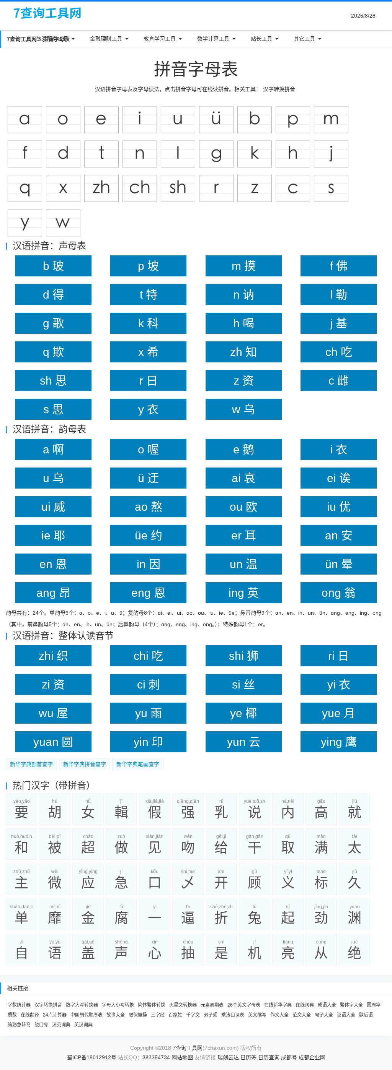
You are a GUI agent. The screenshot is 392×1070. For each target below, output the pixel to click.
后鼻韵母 (128, 624)
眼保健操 (138, 1015)
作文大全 (279, 1015)
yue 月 (338, 713)
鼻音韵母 (250, 613)
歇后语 (366, 1015)
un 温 (243, 564)
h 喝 (243, 323)
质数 (12, 1015)
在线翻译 (30, 1015)
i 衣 (338, 449)
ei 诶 (339, 478)
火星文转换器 (183, 1005)
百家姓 (175, 1015)
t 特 (148, 294)
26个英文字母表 (243, 1005)
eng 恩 (148, 592)
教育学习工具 (160, 39)
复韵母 (136, 613)
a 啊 (53, 449)
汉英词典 (61, 1025)
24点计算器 (55, 1015)
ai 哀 (243, 478)
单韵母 (57, 613)
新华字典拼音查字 (84, 764)
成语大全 (327, 1005)
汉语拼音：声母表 (49, 245)
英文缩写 (257, 1015)
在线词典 (305, 1005)
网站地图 (182, 1057)
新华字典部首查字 (31, 764)
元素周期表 (212, 1005)
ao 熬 (148, 506)
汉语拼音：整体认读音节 (63, 635)
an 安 (339, 535)
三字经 (158, 1015)
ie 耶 (53, 535)
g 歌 (53, 323)
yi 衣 (338, 684)
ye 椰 (243, 713)
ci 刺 (148, 684)
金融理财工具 (106, 39)
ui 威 (53, 506)
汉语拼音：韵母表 (49, 429)
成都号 (289, 1057)
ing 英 (244, 592)
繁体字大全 (351, 1005)
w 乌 (243, 409)
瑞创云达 (228, 1057)
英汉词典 (83, 1025)
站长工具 (261, 39)
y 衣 (148, 409)
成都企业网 (312, 1057)
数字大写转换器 (82, 1005)
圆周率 (374, 1005)
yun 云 (243, 742)
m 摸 (244, 266)
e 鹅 (243, 449)
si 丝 (243, 684)
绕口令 (41, 1025)
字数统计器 (19, 1005)
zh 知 (243, 352)
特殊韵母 (233, 624)
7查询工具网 (188, 1048)
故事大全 (115, 1015)
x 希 (148, 352)
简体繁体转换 (151, 1005)
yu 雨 (148, 713)
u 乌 (53, 478)
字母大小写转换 (118, 1005)
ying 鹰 (339, 742)
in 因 (148, 564)
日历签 (248, 1057)
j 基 (338, 323)
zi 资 (53, 684)
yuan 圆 (53, 742)
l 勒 (338, 294)
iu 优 (339, 506)
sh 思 (53, 380)
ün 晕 (339, 564)
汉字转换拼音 (279, 89)
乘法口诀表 (232, 1015)
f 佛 (339, 266)
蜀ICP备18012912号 (91, 1057)
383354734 (156, 1057)
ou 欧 (243, 506)
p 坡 (148, 266)
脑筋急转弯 (19, 1025)
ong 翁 (339, 592)
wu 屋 (53, 713)
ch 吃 (338, 352)
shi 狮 (243, 655)
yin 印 (148, 742)
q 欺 (53, 352)
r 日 (148, 380)
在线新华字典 (278, 1005)
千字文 (193, 1015)
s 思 (53, 409)
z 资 (244, 380)
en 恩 (53, 564)
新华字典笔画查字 (137, 764)
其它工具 (304, 39)
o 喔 (148, 449)
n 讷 (243, 294)
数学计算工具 (213, 39)
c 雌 (338, 380)
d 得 (53, 294)
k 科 (148, 323)
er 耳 (243, 535)
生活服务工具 (52, 39)
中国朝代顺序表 (86, 1015)
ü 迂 (148, 478)
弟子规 (210, 1015)
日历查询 (268, 1057)
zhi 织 (53, 655)
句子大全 (324, 1015)
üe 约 (148, 535)
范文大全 (301, 1015)
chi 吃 (148, 655)
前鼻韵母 (38, 624)
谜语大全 (346, 1015)
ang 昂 (53, 592)
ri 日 (338, 655)
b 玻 (53, 266)
